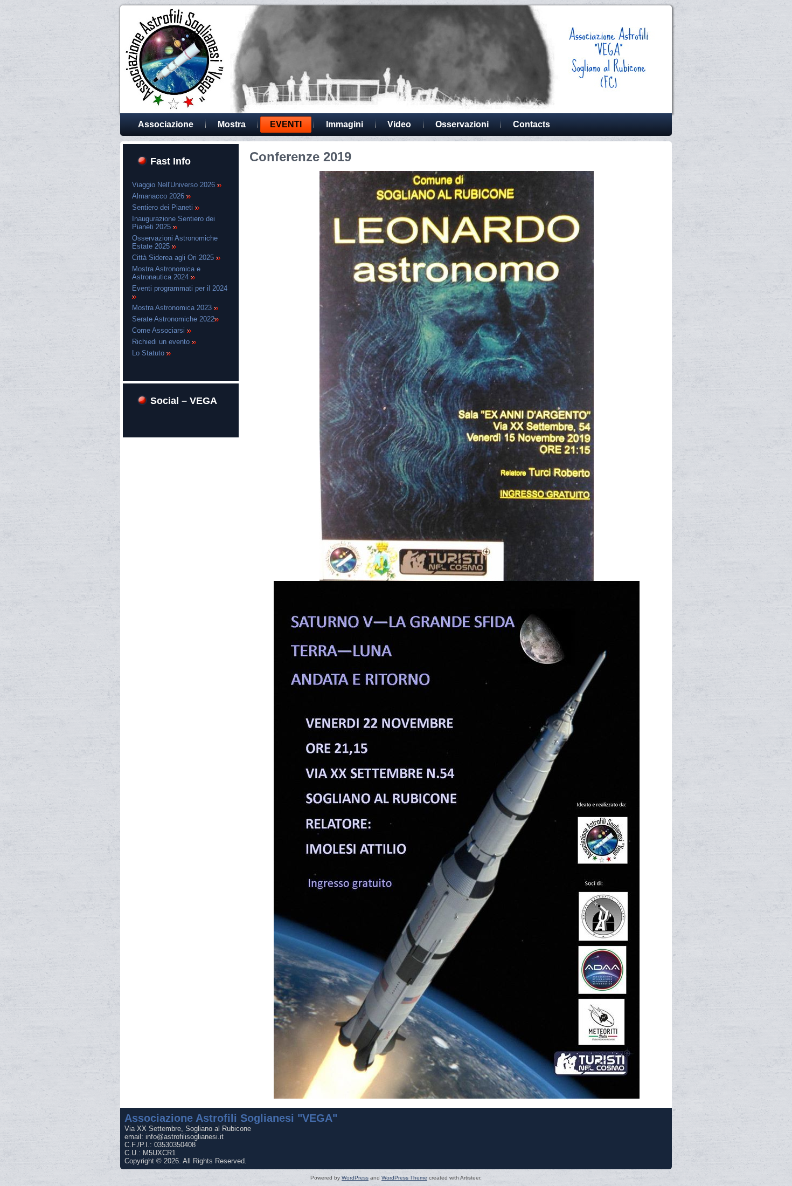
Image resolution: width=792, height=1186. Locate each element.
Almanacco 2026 (159, 196)
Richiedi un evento (162, 342)
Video (399, 124)
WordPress (355, 1178)
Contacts (531, 124)
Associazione (165, 124)
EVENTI (286, 124)
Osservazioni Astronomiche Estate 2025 (175, 242)
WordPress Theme (404, 1178)
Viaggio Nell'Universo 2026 (174, 185)
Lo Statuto (149, 353)
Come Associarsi (159, 330)
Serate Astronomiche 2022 (173, 319)
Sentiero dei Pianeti (163, 207)
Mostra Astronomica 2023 (173, 308)
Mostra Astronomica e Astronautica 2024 (166, 273)
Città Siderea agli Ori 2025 (174, 257)
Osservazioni (462, 124)
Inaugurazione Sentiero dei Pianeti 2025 (173, 223)
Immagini (344, 124)
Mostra (232, 124)
